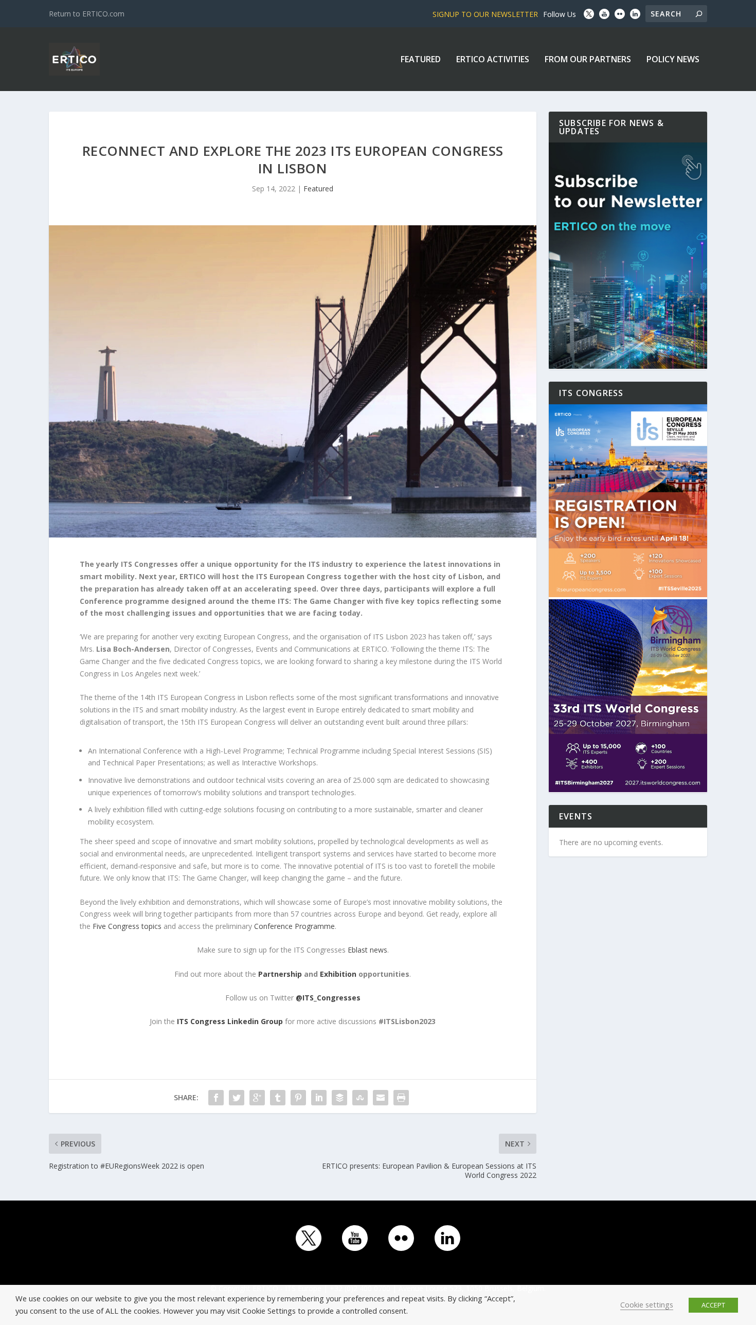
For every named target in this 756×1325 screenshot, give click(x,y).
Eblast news (367, 950)
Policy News (672, 60)
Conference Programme (294, 926)
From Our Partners (588, 60)
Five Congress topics (127, 926)
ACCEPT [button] (713, 1305)
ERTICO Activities (492, 60)
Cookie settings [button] (646, 1304)
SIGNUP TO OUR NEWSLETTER (485, 14)
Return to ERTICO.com (86, 14)
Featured (421, 60)
